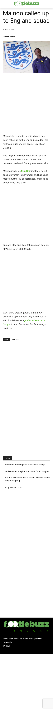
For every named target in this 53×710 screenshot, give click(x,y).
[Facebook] (14, 631)
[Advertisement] (26, 105)
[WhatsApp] (40, 631)
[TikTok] (27, 631)
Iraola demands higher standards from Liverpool (27, 471)
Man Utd (25, 171)
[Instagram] (21, 631)
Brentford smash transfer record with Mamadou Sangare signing (27, 479)
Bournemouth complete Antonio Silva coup (25, 464)
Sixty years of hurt (13, 487)
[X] (34, 631)
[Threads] (47, 631)
